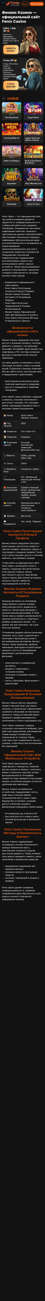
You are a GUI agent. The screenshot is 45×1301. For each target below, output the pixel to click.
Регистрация (37, 4)
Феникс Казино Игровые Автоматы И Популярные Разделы (18, 297)
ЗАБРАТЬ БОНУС (11, 49)
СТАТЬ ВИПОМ (10, 85)
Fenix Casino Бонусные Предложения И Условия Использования (17, 306)
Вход (25, 4)
